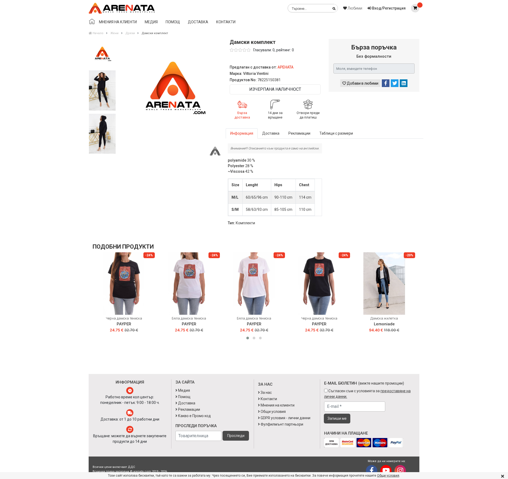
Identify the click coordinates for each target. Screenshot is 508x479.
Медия (151, 22)
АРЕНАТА (285, 67)
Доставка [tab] (270, 133)
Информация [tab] (241, 133)
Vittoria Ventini (256, 73)
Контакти (225, 22)
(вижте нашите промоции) (381, 383)
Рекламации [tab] (299, 133)
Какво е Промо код (194, 416)
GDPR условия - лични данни (285, 418)
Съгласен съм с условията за (367, 394)
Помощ (173, 22)
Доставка (198, 22)
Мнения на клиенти (118, 22)
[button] (247, 338)
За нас (266, 392)
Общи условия (388, 475)
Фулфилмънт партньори (281, 424)
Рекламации (188, 409)
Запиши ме (337, 418)
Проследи (235, 436)
